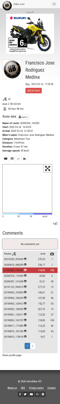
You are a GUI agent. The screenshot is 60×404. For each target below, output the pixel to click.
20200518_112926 (13, 275)
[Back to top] (51, 395)
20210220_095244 (13, 259)
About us (12, 387)
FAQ (23, 387)
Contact (52, 387)
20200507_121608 (13, 281)
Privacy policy (36, 387)
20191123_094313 (13, 287)
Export (24, 117)
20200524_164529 (13, 270)
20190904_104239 (13, 298)
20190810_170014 (13, 336)
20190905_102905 (13, 292)
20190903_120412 (13, 303)
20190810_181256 (13, 331)
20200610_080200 (13, 264)
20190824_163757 (13, 320)
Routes (8, 253)
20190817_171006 (13, 325)
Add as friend (34, 90)
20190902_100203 (13, 309)
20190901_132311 (13, 314)
